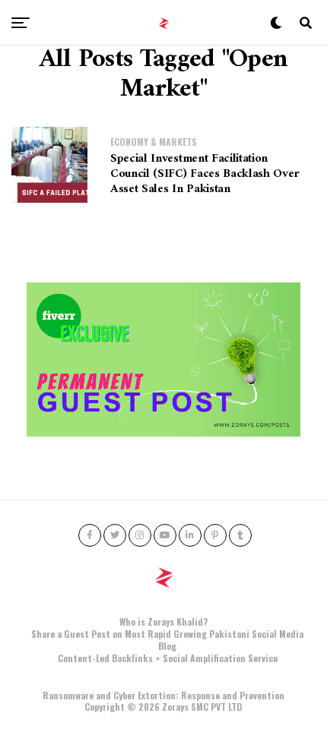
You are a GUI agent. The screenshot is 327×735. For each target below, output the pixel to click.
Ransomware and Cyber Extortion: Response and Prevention (163, 695)
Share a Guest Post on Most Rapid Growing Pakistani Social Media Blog (167, 639)
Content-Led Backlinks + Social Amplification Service (168, 657)
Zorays (175, 706)
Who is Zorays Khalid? (163, 621)
